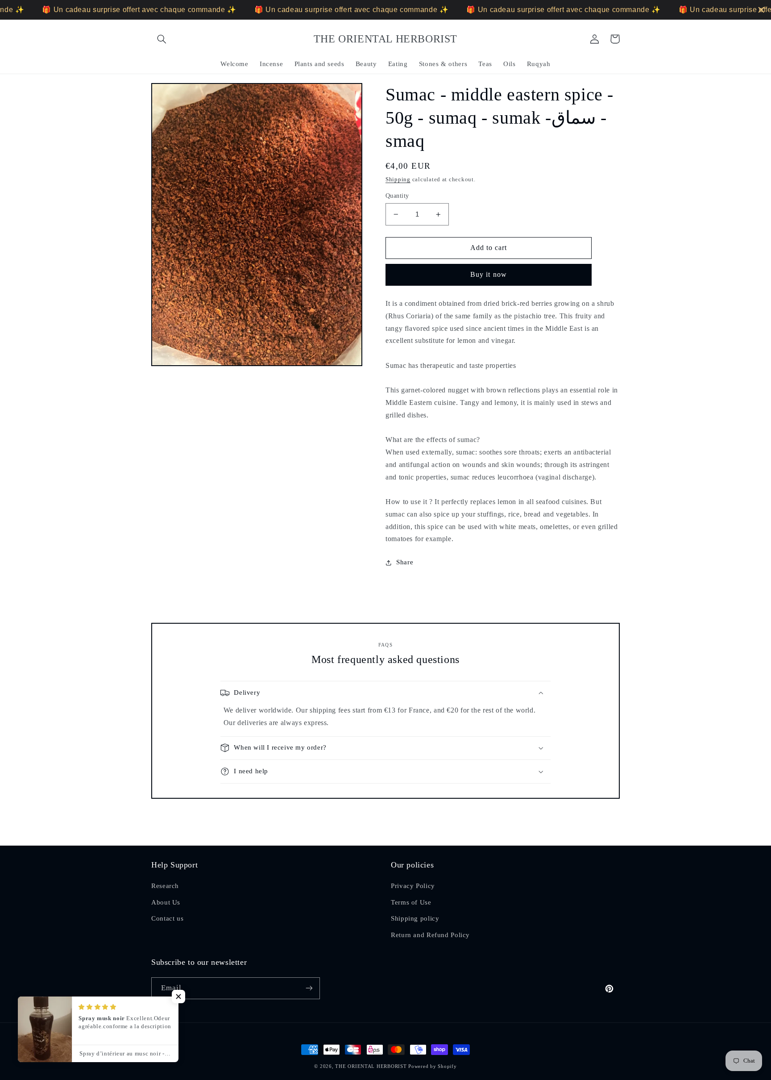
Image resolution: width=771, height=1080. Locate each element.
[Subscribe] (309, 988)
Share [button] (404, 562)
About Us (165, 902)
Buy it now (488, 274)
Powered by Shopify (432, 1066)
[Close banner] (761, 9)
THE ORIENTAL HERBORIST (370, 1066)
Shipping (398, 179)
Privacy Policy (413, 885)
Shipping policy (415, 918)
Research (165, 885)
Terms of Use (411, 902)
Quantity (397, 195)
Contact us (167, 918)
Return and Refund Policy (430, 934)
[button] (161, 39)
